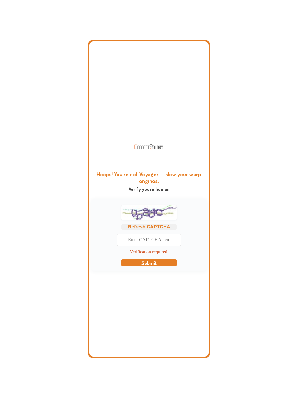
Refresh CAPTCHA (149, 226)
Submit (149, 263)
